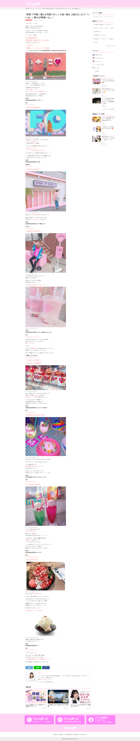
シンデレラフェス (99, 64)
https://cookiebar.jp (30, 412)
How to (103, 38)
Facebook (96, 38)
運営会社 (55, 734)
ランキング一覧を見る (110, 109)
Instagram (111, 38)
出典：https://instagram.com (31, 81)
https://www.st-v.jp (30, 104)
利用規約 (61, 734)
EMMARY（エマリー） (30, 8)
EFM (112, 28)
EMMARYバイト (98, 31)
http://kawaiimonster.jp (31, 481)
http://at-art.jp (28, 166)
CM (101, 28)
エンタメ (97, 68)
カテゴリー (77, 5)
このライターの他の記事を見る (46, 681)
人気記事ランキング (85, 5)
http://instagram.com (30, 357)
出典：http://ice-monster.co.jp (31, 637)
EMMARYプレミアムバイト (100, 35)
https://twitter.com (29, 228)
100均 (95, 28)
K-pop (95, 42)
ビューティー (98, 61)
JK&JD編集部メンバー (94, 5)
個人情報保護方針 (69, 734)
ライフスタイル (38, 8)
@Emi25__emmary (47, 679)
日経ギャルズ (98, 55)
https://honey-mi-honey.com (32, 336)
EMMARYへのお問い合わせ (80, 734)
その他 (97, 71)
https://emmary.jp (30, 343)
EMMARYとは (109, 5)
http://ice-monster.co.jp (31, 650)
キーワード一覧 (111, 45)
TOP (114, 5)
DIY (106, 28)
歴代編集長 (103, 5)
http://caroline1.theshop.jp (32, 557)
